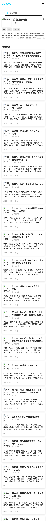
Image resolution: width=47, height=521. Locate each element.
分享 (43, 20)
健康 (4, 29)
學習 (9, 29)
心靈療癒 (16, 29)
